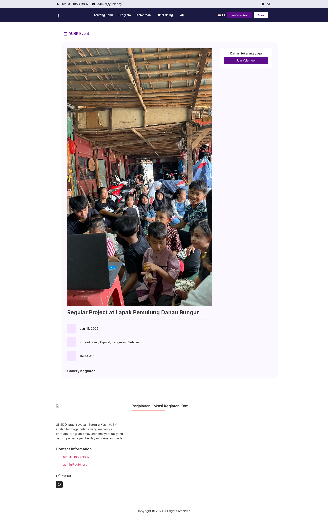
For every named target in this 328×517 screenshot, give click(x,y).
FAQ (181, 15)
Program (124, 15)
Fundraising (164, 15)
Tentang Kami (103, 15)
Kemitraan (143, 15)
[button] (269, 4)
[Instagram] (262, 4)
